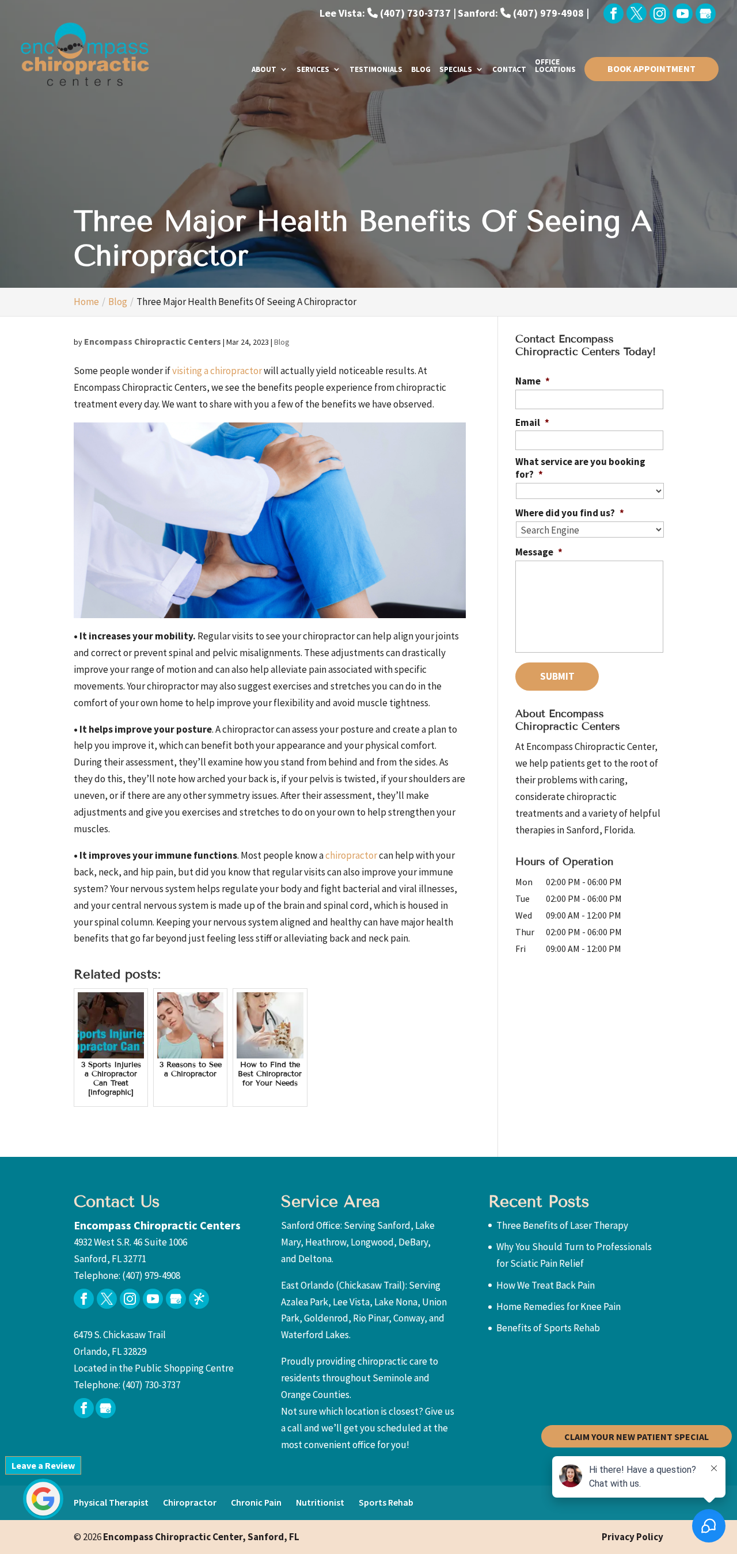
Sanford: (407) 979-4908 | (523, 13)
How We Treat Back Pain (545, 1285)
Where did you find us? (569, 512)
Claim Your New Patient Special (636, 1436)
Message (539, 552)
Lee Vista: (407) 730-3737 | (388, 13)
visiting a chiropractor (217, 370)
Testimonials (375, 70)
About (264, 70)
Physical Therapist (111, 1502)
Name (532, 381)
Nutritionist (320, 1502)
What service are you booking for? (580, 468)
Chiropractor (189, 1502)
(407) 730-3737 (151, 1384)
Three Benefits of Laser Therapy (562, 1225)
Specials (455, 70)
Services (313, 70)
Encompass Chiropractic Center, (201, 1536)
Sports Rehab (386, 1502)
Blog (421, 70)
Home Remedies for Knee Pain (558, 1306)
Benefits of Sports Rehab (548, 1327)
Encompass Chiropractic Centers (152, 341)
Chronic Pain (256, 1502)
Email (532, 422)
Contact (509, 70)
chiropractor (351, 855)
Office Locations (555, 66)
